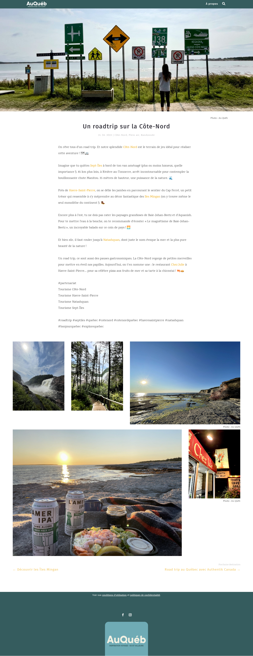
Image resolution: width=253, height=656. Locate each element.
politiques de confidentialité (145, 595)
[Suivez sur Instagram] (130, 615)
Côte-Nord (121, 135)
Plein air (134, 135)
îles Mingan (152, 197)
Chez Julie (177, 265)
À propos (212, 4)
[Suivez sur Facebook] (123, 615)
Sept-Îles (96, 166)
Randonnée (148, 135)
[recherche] (225, 5)
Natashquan (111, 240)
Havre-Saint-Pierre (82, 190)
